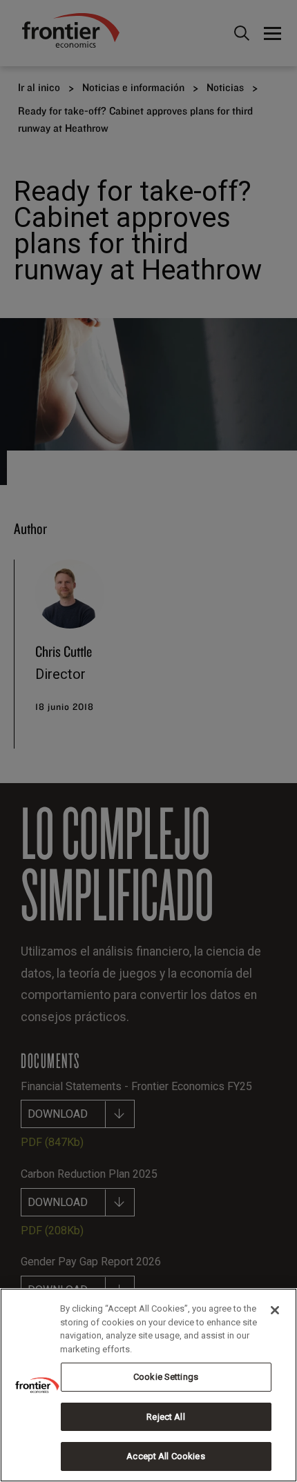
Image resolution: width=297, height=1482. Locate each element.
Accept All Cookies (165, 1456)
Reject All (165, 1417)
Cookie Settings (165, 1377)
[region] (148, 1385)
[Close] (275, 1310)
